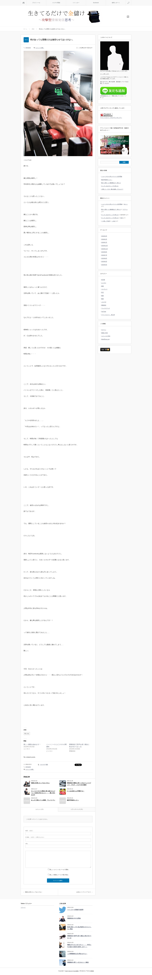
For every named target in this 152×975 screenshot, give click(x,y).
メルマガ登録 (56, 2)
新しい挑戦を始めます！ (32, 744)
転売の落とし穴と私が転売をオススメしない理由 (79, 928)
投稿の (104, 332)
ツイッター (76, 2)
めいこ (126, 204)
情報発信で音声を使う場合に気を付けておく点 (79, 937)
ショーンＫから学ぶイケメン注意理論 (111, 176)
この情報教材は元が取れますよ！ (77, 953)
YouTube (103, 311)
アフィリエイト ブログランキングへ (111, 117)
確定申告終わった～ (73, 800)
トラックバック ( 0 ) (77, 809)
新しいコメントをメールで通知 (59, 869)
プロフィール (36, 2)
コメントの (105, 336)
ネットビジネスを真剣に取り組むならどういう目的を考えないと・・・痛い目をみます (43, 793)
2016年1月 (104, 242)
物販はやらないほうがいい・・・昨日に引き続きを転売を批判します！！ (79, 946)
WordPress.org (105, 339)
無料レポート (116, 2)
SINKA (92, 971)
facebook (96, 2)
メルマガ (42, 764)
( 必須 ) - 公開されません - (35, 837)
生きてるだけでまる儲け (72, 971)
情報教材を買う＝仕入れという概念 (78, 962)
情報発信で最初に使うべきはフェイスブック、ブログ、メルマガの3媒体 (79, 784)
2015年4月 (104, 264)
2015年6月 (104, 258)
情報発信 (103, 305)
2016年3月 (104, 236)
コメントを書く (39, 47)
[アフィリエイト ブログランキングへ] (106, 116)
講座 (102, 286)
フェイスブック (105, 308)
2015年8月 (104, 252)
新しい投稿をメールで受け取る (59, 875)
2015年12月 (104, 245)
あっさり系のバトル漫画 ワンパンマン (43, 800)
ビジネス (103, 283)
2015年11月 (104, 248)
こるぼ (113, 221)
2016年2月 (104, 239)
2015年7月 (104, 255)
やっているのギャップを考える (109, 186)
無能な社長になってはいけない (40, 783)
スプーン (125, 209)
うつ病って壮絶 (105, 221)
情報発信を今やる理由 (74, 918)
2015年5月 (104, 261)
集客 (102, 298)
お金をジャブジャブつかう (83, 892)
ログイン (103, 329)
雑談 (47, 764)
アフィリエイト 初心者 (108, 314)
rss (128, 17)
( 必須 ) (29, 830)
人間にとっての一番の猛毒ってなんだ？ (112, 189)
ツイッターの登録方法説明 (75, 909)
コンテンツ (104, 289)
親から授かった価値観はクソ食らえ (111, 182)
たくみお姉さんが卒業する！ (75, 791)
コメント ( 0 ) (39, 809)
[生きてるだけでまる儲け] (65, 17)
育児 (102, 292)
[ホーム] (23, 2)
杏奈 (121, 218)
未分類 (103, 279)
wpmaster (28, 47)
